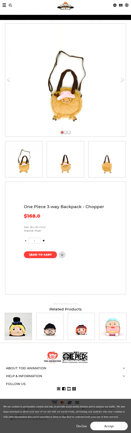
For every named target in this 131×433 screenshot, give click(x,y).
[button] (62, 132)
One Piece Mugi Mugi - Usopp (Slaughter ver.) (81, 322)
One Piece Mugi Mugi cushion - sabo (18, 322)
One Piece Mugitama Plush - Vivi (112, 322)
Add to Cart (41, 254)
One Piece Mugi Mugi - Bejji (49, 322)
